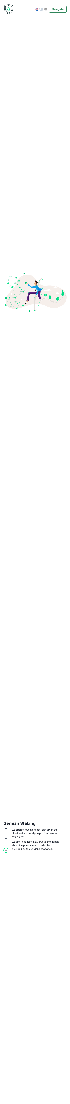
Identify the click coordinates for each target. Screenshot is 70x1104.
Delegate (58, 9)
